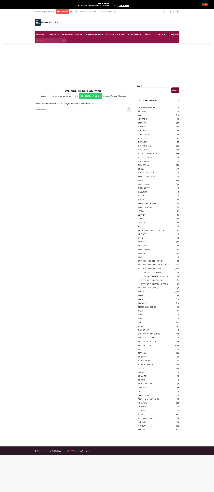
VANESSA (142, 422)
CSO (140, 138)
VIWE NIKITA (143, 430)
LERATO (141, 253)
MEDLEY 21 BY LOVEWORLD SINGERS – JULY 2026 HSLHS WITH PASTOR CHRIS (101, 12)
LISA (140, 257)
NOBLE (141, 315)
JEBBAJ (141, 211)
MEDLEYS (54, 34)
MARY (140, 295)
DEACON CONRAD (145, 157)
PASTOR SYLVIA (144, 345)
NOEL (140, 319)
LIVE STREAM (135, 34)
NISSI (140, 311)
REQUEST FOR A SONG (90, 96)
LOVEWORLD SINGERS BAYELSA (154, 276)
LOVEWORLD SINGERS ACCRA (150, 261)
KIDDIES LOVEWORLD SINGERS (151, 230)
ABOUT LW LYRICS (155, 34)
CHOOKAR (142, 131)
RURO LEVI (142, 357)
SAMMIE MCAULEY (146, 361)
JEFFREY (141, 215)
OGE (140, 322)
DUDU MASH (143, 161)
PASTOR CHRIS (144, 330)
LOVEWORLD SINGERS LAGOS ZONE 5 (153, 265)
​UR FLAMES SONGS (146, 418)
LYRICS (141, 292)
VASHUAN (142, 426)
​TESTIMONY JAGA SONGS (148, 399)
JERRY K (141, 223)
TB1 (139, 391)
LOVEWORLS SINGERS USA (149, 288)
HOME (41, 34)
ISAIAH (141, 200)
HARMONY (142, 192)
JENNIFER (142, 219)
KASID (140, 226)
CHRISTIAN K (143, 134)
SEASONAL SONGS (72, 34)
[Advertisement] (107, 63)
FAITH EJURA (143, 184)
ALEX (140, 115)
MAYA (140, 299)
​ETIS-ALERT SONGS (146, 173)
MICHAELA (142, 303)
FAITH (140, 180)
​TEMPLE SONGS (144, 395)
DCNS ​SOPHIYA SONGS (147, 154)
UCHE (140, 414)
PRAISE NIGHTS (94, 34)
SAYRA (141, 368)
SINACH (141, 380)
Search (139, 86)
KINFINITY (142, 234)
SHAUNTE (142, 376)
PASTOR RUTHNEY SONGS (149, 334)
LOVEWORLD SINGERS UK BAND (154, 284)
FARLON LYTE (144, 188)
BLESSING (142, 123)
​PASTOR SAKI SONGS (147, 338)
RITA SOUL (142, 353)
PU (139, 349)
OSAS (140, 326)
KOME (140, 238)
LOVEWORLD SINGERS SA (151, 280)
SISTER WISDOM (145, 384)
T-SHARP (142, 388)
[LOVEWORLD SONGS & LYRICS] (46, 22)
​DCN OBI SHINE (144, 146)
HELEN (141, 196)
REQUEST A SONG (116, 34)
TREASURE (142, 403)
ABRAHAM (142, 111)
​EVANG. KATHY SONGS (147, 177)
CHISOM (141, 127)
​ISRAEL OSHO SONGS (147, 203)
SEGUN (141, 372)
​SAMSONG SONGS (145, 365)
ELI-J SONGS (143, 165)
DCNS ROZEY (143, 150)
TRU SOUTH (143, 407)
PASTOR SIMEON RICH (147, 342)
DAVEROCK (142, 142)
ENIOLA (141, 169)
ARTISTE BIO (143, 119)
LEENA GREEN (144, 249)
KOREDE (141, 242)
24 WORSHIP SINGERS (147, 108)
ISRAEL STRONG (145, 207)
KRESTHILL (142, 246)
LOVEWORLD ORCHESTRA (151, 272)
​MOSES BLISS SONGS (147, 307)
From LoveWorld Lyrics (81, 451)
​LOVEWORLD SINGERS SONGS (150, 269)
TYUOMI (141, 411)
